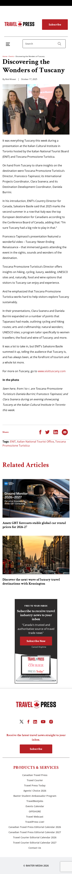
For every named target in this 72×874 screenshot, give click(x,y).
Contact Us (34, 847)
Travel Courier (35, 780)
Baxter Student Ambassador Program (34, 795)
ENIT (13, 441)
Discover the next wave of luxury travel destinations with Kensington (31, 582)
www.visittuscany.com (52, 371)
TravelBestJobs (34, 801)
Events (11, 56)
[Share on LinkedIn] (55, 432)
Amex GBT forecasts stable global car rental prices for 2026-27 (34, 525)
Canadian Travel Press (34, 775)
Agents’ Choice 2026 (34, 790)
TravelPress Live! (34, 821)
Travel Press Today (35, 785)
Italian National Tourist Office (35, 441)
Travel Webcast (34, 816)
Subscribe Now (36, 641)
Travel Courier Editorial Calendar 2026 (34, 837)
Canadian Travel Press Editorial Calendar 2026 (35, 827)
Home (5, 56)
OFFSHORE (35, 811)
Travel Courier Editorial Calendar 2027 (34, 842)
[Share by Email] (65, 432)
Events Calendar (35, 806)
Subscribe (55, 24)
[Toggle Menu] (8, 44)
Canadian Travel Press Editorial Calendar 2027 (35, 832)
